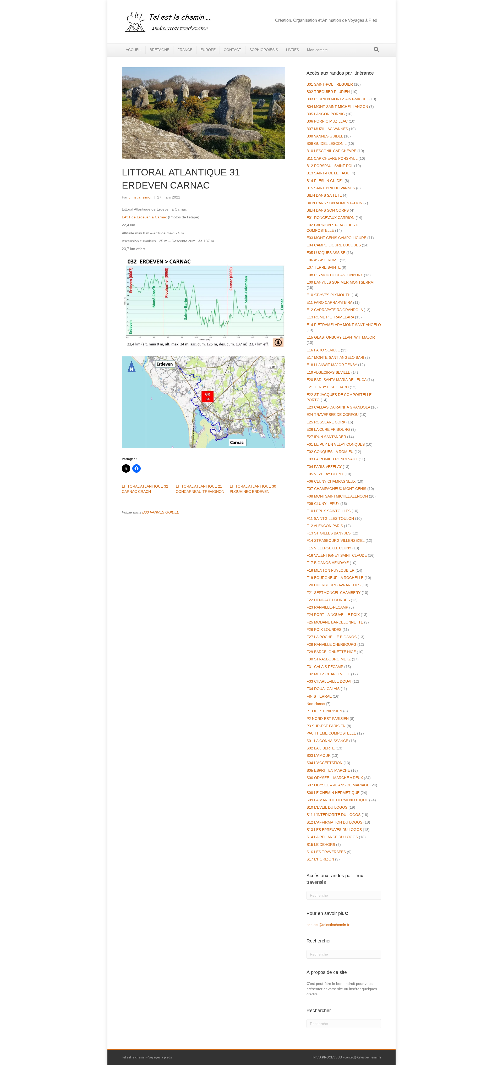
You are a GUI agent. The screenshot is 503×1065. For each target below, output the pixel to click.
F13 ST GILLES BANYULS (329, 533)
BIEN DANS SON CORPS (328, 210)
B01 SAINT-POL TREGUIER (330, 84)
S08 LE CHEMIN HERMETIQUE (333, 793)
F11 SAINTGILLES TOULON (330, 518)
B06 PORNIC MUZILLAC (327, 121)
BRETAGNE (159, 50)
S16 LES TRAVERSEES (326, 852)
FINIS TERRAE (319, 696)
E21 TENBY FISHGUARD (328, 387)
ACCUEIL (133, 50)
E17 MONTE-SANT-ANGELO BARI (335, 357)
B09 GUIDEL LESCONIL (326, 143)
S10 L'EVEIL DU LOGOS (327, 807)
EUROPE (208, 50)
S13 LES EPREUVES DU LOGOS (334, 829)
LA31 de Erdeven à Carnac (144, 217)
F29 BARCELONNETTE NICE (331, 652)
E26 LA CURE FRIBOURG (328, 429)
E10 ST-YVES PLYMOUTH (329, 295)
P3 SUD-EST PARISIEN (326, 726)
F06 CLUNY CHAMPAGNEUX (331, 481)
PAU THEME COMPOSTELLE (331, 733)
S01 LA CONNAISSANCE (327, 741)
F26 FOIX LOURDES (324, 629)
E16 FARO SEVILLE (323, 350)
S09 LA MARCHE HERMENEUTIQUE (337, 800)
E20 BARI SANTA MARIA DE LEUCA (336, 380)
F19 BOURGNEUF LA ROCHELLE (335, 578)
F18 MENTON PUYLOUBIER (330, 570)
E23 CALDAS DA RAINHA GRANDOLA (338, 407)
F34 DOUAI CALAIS (323, 689)
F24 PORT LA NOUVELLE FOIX (333, 614)
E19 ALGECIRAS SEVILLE (328, 372)
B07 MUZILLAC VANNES (327, 129)
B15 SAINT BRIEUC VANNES (331, 188)
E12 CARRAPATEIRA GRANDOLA (335, 310)
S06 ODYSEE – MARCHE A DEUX (335, 778)
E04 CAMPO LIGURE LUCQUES (334, 245)
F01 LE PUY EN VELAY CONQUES (336, 444)
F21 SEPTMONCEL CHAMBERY (333, 593)
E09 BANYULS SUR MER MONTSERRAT (341, 282)
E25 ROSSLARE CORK (326, 422)
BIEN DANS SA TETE (324, 195)
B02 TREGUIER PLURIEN (328, 92)
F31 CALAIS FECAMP (325, 667)
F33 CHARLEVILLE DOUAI (329, 681)
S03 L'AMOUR (319, 755)
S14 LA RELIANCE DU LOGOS (332, 837)
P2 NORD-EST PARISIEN (328, 718)
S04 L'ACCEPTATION (324, 763)
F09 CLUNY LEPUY (323, 503)
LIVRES (292, 50)
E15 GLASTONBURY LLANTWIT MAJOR (341, 337)
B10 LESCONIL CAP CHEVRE (331, 151)
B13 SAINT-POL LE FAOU (328, 173)
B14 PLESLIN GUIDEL (325, 181)
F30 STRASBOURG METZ (329, 659)
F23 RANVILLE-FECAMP (327, 607)
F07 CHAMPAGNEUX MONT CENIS (336, 489)
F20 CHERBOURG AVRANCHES (333, 585)
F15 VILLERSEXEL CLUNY (329, 548)
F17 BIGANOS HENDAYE (328, 563)
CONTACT (232, 50)
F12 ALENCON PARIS (325, 526)
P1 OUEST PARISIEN (324, 711)
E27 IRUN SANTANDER (326, 437)
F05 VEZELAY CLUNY (325, 474)
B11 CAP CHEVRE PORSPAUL (332, 158)
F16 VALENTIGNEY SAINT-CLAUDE (337, 555)
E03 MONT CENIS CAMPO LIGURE (336, 238)
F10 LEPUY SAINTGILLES (329, 511)
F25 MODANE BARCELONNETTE (335, 622)
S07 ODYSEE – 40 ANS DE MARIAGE (338, 785)
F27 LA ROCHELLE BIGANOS (332, 637)
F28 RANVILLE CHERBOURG (331, 644)
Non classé (316, 704)
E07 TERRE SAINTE (324, 267)
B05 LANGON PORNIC (326, 114)
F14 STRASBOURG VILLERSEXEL (335, 540)
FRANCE (184, 50)
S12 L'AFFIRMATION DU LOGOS (334, 822)
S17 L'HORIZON (320, 859)
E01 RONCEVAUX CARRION (330, 218)
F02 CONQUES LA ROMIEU (330, 452)
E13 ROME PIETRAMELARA (330, 317)
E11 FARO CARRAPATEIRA (329, 302)
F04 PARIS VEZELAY (324, 467)
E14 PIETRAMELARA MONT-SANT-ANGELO (344, 325)
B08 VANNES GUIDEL (160, 512)
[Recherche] (376, 49)
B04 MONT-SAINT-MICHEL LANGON (337, 106)
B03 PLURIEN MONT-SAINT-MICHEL (337, 99)
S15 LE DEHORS (321, 844)
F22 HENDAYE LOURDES (328, 600)
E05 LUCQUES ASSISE (326, 253)
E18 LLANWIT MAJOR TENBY (332, 365)
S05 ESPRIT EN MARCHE (328, 770)
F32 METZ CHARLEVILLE (328, 674)
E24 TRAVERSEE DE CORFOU (333, 414)
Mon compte (317, 50)
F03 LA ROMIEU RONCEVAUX (332, 459)
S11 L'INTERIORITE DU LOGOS (333, 815)
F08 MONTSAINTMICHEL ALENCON (337, 496)
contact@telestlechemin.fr (328, 925)
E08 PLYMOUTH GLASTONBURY (335, 275)
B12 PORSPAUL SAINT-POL (330, 166)
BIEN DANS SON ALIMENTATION (334, 203)
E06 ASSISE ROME (323, 260)
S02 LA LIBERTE (321, 748)
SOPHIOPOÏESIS (263, 50)
